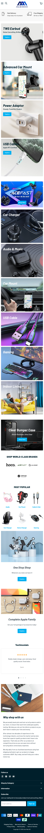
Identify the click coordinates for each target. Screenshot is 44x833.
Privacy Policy (11, 826)
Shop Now (22, 441)
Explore (22, 579)
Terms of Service (33, 824)
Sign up (31, 804)
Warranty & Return (20, 824)
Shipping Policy (8, 824)
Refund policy (21, 826)
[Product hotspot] (19, 538)
